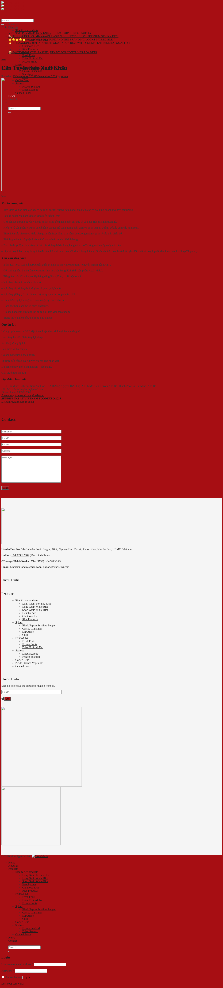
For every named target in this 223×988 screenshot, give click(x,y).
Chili (25, 634)
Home (11, 862)
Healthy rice (29, 612)
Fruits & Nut (22, 637)
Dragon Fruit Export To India (17, 401)
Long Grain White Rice (35, 606)
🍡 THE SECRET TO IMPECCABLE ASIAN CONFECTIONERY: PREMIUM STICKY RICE (63, 36)
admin (64, 76)
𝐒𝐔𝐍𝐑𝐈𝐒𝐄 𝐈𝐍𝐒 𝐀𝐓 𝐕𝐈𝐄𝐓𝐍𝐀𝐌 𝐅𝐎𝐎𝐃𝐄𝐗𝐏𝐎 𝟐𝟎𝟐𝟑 (31, 398)
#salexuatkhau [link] (23, 395)
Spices (18, 622)
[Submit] (2, 24)
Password (7, 970)
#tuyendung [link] (7, 395)
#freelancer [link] (38, 395)
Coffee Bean (22, 659)
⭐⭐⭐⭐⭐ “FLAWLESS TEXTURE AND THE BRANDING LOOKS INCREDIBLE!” (61, 39)
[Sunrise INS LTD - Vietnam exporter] (12, 6)
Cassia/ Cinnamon (32, 628)
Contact (12, 940)
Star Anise (28, 74)
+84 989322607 (20, 555)
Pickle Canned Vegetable (29, 663)
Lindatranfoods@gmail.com (25, 566)
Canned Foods (23, 666)
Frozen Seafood (31, 656)
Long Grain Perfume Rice (36, 603)
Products (13, 27)
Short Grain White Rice (35, 609)
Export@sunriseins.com (56, 566)
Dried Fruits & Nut (32, 58)
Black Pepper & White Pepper (39, 625)
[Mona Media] (39, 856)
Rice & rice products (26, 30)
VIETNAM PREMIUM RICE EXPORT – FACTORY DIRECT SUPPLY (50, 32)
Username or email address (17, 964)
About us (13, 24)
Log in (27, 977)
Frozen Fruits (29, 61)
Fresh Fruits (28, 55)
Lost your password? (12, 983)
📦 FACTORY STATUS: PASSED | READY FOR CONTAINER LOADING (52, 52)
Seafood (19, 650)
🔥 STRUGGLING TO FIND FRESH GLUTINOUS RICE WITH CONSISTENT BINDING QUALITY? (69, 42)
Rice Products (30, 49)
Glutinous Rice (30, 45)
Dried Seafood (30, 653)
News (3, 59)
